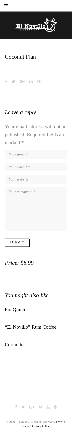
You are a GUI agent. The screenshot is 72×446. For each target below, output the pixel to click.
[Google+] (31, 407)
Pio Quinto (15, 309)
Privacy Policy (40, 426)
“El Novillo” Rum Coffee (30, 327)
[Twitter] (23, 407)
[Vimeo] (40, 407)
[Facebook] (16, 407)
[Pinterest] (55, 407)
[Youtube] (48, 407)
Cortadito (14, 344)
